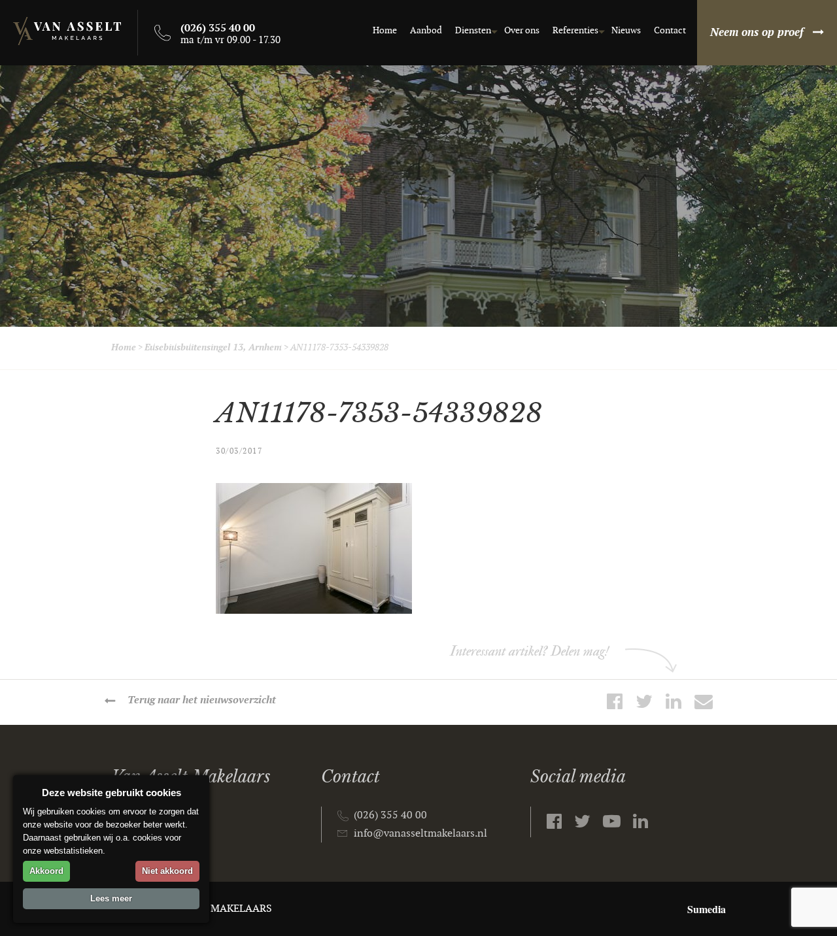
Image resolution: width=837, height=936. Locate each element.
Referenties (575, 30)
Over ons (521, 30)
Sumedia (706, 908)
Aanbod (426, 30)
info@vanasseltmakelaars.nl (420, 833)
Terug (202, 700)
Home (385, 30)
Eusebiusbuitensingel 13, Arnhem (213, 347)
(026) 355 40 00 (390, 815)
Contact (670, 30)
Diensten (473, 30)
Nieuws (626, 30)
